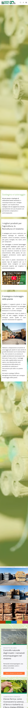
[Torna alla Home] (8, 2)
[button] (20, 2)
